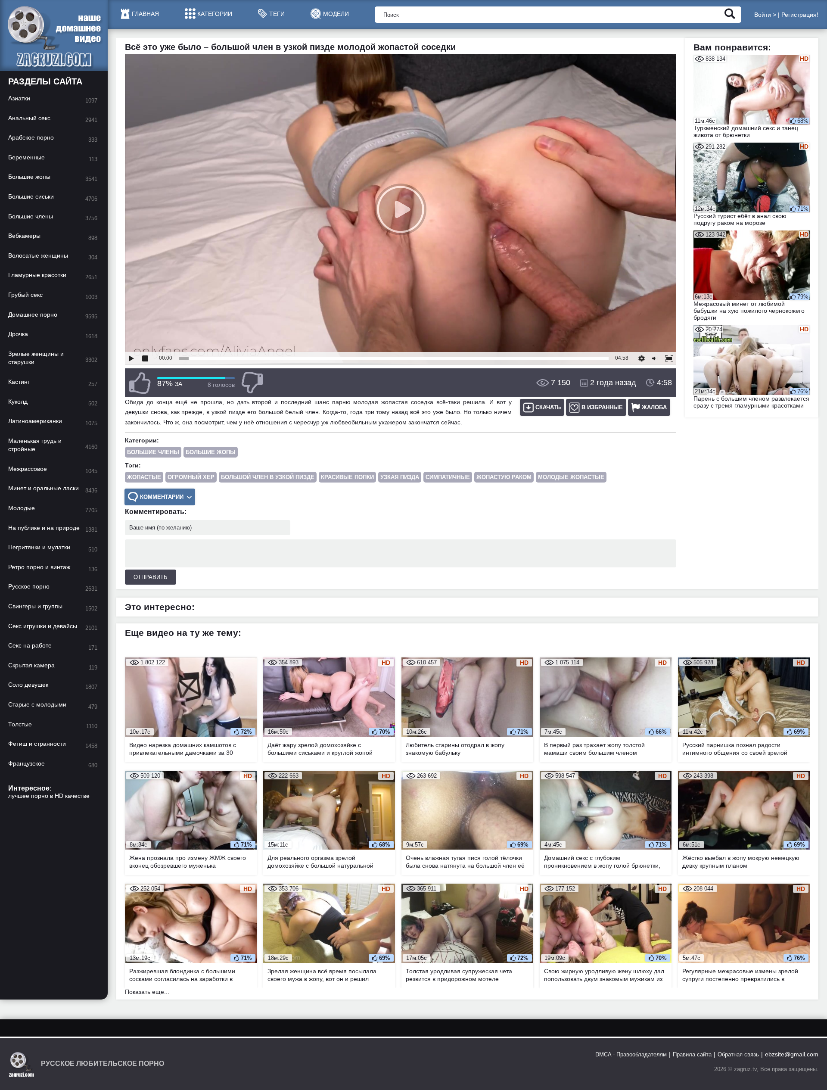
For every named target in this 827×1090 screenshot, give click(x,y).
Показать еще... (147, 991)
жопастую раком (504, 477)
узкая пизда (399, 477)
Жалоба (654, 407)
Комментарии (161, 497)
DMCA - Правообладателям (631, 1054)
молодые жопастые (571, 477)
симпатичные (448, 477)
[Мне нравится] (140, 383)
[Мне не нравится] (252, 383)
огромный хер (191, 477)
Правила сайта (692, 1054)
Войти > (765, 14)
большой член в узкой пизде (267, 477)
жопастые (144, 477)
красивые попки (347, 477)
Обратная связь (738, 1054)
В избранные (602, 407)
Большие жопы (211, 452)
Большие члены (153, 452)
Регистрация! (799, 14)
